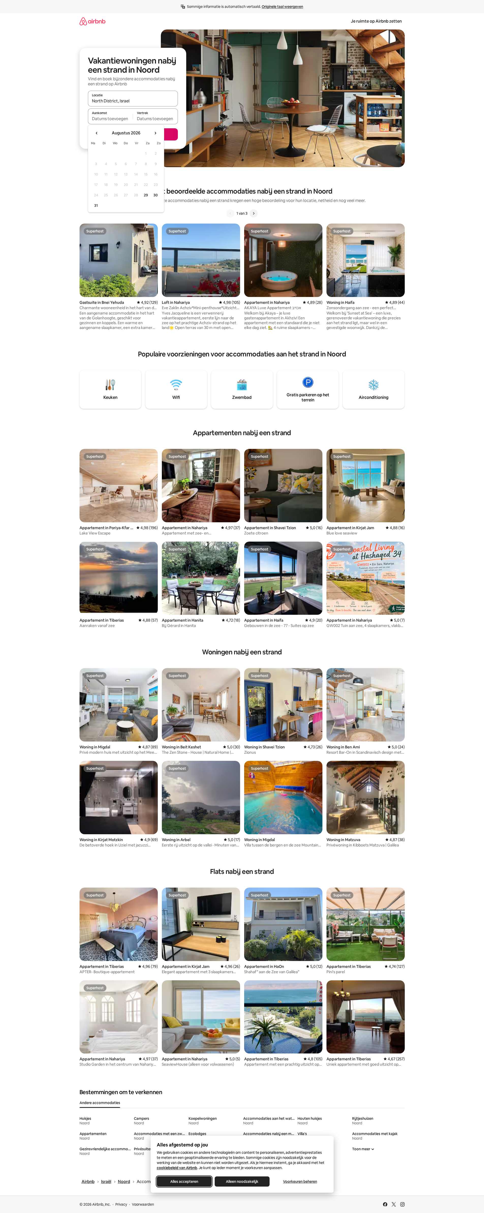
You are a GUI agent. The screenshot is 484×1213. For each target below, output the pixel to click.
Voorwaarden (143, 1204)
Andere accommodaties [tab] (100, 1102)
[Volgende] (253, 213)
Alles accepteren (184, 1181)
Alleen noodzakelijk (242, 1181)
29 (146, 195)
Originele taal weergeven (282, 6)
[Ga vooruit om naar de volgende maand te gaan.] (155, 133)
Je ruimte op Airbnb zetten (376, 21)
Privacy (121, 1204)
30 (155, 195)
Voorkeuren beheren (300, 1181)
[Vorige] (230, 213)
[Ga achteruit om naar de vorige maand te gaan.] (96, 133)
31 (96, 205)
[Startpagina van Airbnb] (92, 21)
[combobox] (133, 101)
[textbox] (110, 119)
